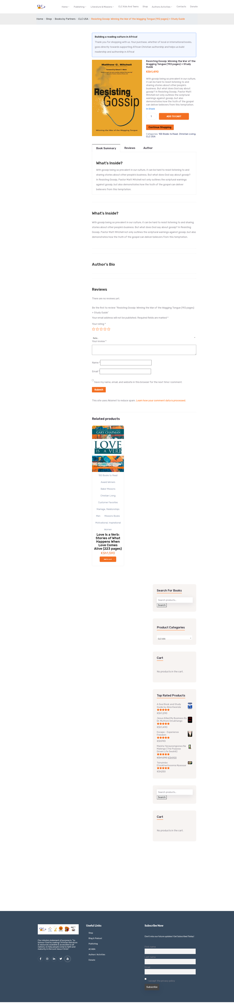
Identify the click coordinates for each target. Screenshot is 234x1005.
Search (162, 605)
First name (150, 946)
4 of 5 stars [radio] (105, 329)
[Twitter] (61, 958)
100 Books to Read (168, 134)
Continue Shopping (160, 127)
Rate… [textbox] (96, 338)
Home (65, 7)
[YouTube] (67, 959)
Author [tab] (148, 148)
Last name (150, 957)
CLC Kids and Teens (128, 6)
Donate (194, 6)
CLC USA (83, 18)
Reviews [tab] (129, 148)
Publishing (79, 7)
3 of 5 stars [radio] (101, 329)
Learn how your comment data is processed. (161, 400)
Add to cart (174, 116)
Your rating (99, 323)
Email (96, 371)
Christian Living (187, 134)
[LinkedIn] (54, 958)
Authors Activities (161, 7)
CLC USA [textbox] (161, 639)
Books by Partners (65, 18)
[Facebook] (40, 958)
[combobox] (144, 337)
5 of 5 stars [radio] (108, 329)
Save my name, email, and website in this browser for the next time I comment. (138, 382)
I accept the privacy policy (161, 981)
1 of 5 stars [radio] (93, 329)
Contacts (181, 6)
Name (96, 362)
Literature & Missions (101, 7)
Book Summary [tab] (106, 148)
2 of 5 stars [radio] (97, 329)
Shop (145, 6)
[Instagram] (47, 958)
